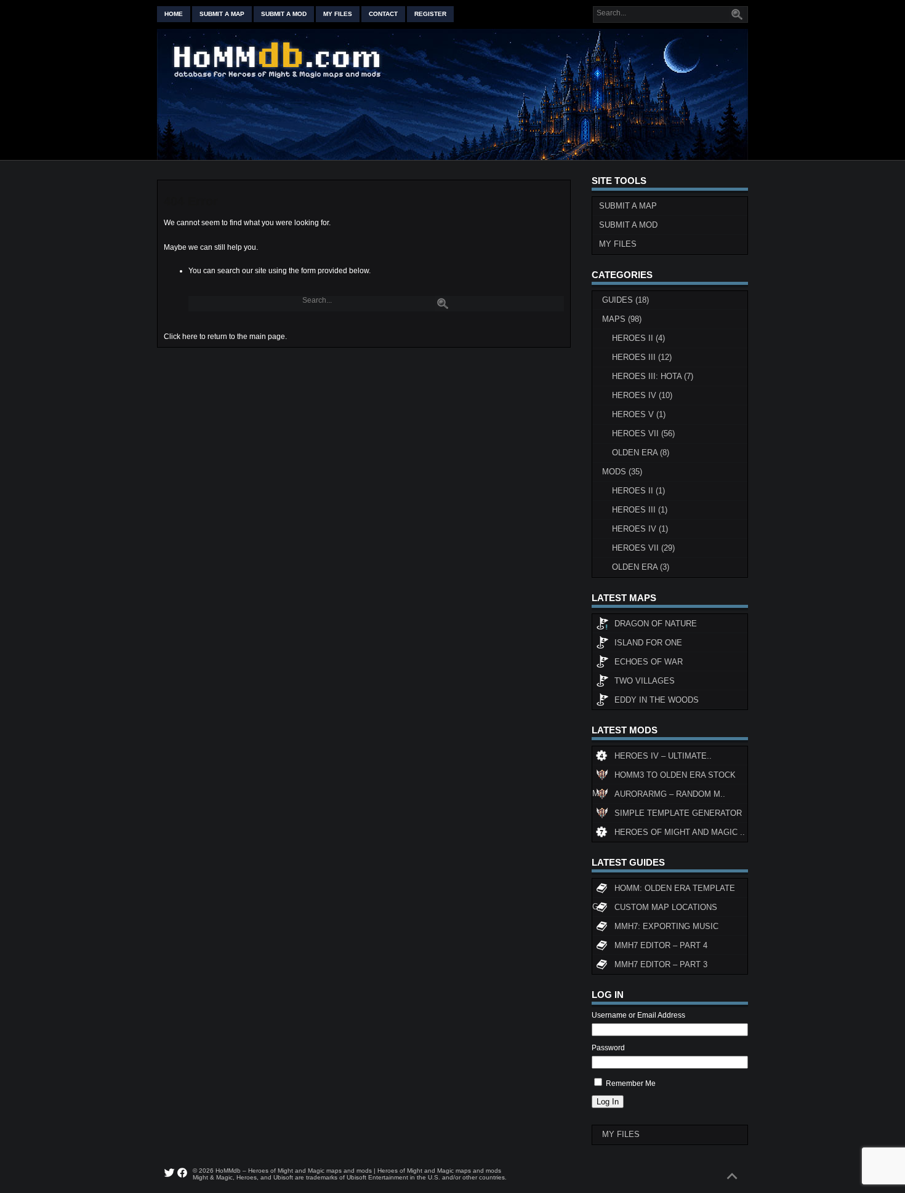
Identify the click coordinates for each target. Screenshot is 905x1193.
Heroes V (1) (639, 414)
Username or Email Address (638, 1015)
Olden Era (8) (640, 452)
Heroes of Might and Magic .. (679, 832)
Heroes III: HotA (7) (652, 376)
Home (173, 13)
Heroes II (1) (638, 490)
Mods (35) (622, 471)
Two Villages (644, 680)
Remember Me (631, 1083)
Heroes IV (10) (642, 395)
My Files (337, 13)
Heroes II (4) (638, 338)
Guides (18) (625, 300)
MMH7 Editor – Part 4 (660, 945)
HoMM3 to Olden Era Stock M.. (664, 777)
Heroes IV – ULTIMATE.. (663, 755)
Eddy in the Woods (656, 699)
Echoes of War (648, 661)
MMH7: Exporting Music (666, 926)
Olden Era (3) (640, 567)
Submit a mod (284, 13)
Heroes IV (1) (640, 528)
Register (430, 13)
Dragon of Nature (655, 623)
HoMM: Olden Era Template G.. (663, 891)
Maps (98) (622, 319)
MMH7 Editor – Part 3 (660, 964)
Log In (608, 1101)
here (190, 336)
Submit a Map (628, 205)
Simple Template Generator (678, 813)
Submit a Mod (628, 224)
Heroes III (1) (639, 509)
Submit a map (221, 13)
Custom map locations (665, 907)
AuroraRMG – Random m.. (669, 794)
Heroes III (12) (642, 357)
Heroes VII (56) (643, 433)
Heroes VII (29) (643, 548)
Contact (383, 13)
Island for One (648, 642)
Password (608, 1047)
